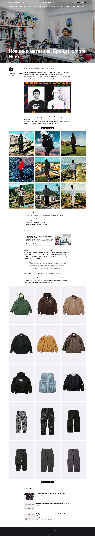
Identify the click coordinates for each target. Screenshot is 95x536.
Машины (46, 6)
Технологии (66, 6)
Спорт (34, 6)
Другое (73, 6)
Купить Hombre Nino (47, 128)
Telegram (43, 530)
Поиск (48, 7)
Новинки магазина (14, 6)
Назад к (79, 2)
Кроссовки (59, 6)
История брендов (81, 6)
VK (32, 530)
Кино (30, 6)
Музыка (40, 6)
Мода (25, 6)
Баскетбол (52, 6)
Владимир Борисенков (15, 73)
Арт (21, 6)
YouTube (37, 530)
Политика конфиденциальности (55, 530)
